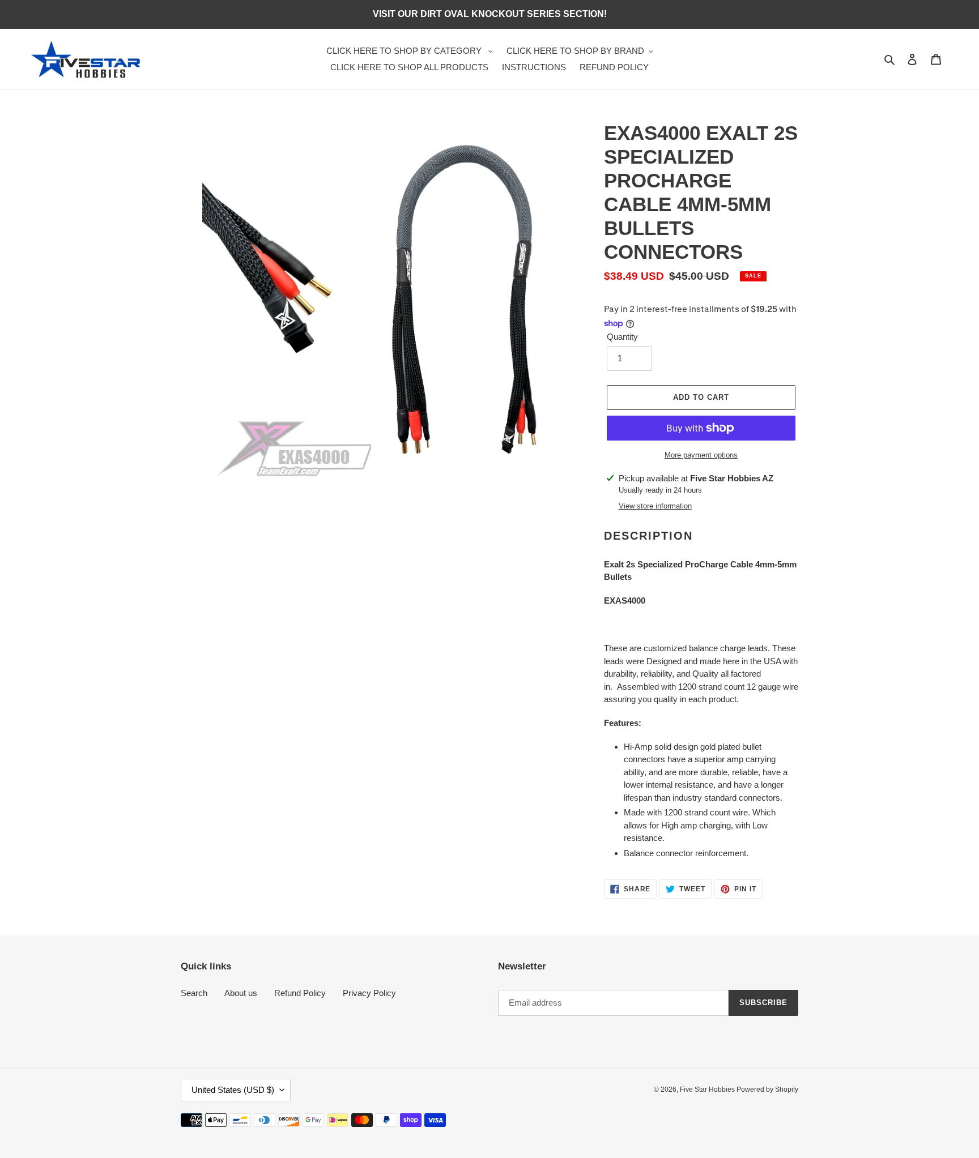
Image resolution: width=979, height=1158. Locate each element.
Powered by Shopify (767, 1089)
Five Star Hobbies (708, 1089)
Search (194, 993)
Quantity (622, 336)
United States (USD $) (232, 1090)
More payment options (701, 455)
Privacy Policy (369, 993)
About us (240, 993)
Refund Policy (300, 993)
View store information (655, 506)
